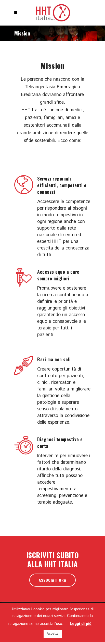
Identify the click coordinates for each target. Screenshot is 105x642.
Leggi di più (80, 623)
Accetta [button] (53, 633)
